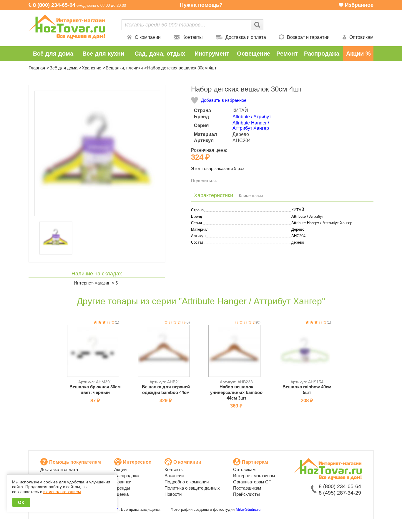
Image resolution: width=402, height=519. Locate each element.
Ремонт (287, 53)
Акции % (358, 53)
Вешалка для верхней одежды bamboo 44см (166, 389)
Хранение (91, 67)
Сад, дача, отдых (159, 53)
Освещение (253, 53)
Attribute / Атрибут (251, 116)
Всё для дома (53, 53)
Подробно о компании (187, 481)
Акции (120, 469)
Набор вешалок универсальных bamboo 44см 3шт (236, 392)
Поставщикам (247, 487)
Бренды (122, 487)
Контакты (192, 37)
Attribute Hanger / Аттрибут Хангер (250, 125)
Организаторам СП (252, 481)
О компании (148, 37)
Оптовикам (361, 37)
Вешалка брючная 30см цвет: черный (95, 389)
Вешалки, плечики (124, 67)
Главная (37, 67)
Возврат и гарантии (308, 37)
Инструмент (212, 53)
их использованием (62, 491)
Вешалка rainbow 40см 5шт (307, 389)
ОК (21, 502)
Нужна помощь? (201, 5)
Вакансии (174, 475)
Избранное (359, 5)
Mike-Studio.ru (248, 509)
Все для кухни (103, 53)
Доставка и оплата (245, 37)
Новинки (122, 481)
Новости (173, 494)
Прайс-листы (246, 494)
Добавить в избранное (223, 100)
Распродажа (321, 53)
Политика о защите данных (192, 487)
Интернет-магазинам (254, 475)
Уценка (121, 494)
